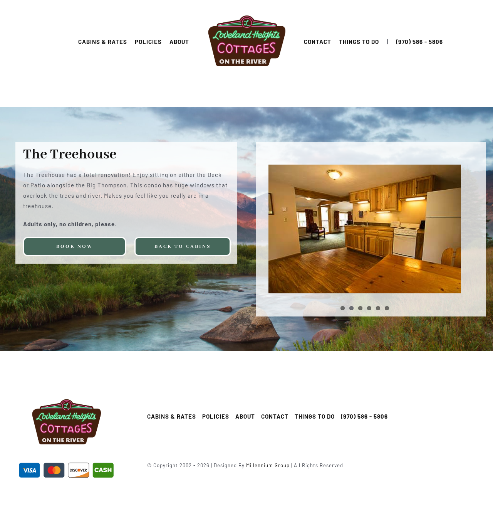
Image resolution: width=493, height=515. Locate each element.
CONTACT (317, 41)
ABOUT (179, 41)
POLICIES (148, 41)
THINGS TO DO (359, 41)
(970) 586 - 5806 (419, 41)
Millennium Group (268, 465)
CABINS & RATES (102, 41)
